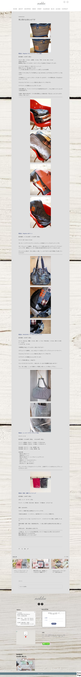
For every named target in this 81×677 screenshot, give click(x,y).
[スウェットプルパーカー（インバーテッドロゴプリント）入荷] (21, 564)
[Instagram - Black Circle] (39, 604)
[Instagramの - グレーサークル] (64, 2)
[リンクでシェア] (27, 548)
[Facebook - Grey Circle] (67, 2)
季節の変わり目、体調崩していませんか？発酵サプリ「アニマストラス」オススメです (40, 571)
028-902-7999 (24, 616)
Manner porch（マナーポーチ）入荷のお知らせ (59, 571)
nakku (40, 598)
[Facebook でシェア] (19, 548)
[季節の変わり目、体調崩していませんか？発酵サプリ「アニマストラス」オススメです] (40, 564)
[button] (65, 8)
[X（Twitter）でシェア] (22, 548)
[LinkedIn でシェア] (24, 548)
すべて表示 (66, 556)
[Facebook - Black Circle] (42, 604)
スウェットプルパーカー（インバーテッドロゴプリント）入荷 (21, 571)
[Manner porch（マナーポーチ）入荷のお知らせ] (59, 564)
